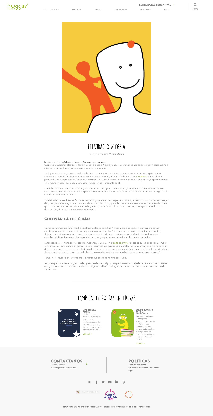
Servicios (77, 10)
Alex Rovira (140, 177)
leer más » (87, 334)
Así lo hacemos (51, 10)
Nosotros (145, 10)
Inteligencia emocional (98, 154)
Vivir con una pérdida (89, 311)
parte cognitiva (120, 243)
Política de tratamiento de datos (143, 368)
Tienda (98, 10)
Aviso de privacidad (137, 365)
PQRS (130, 371)
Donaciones (121, 10)
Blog (167, 10)
